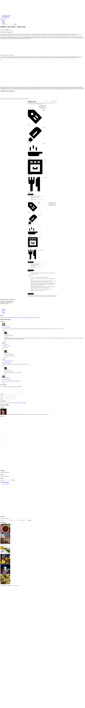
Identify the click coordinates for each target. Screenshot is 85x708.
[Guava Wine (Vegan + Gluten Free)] (5, 553)
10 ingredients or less (26, 317)
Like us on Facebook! (4, 482)
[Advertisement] (29, 7)
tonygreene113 (7, 377)
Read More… (2, 416)
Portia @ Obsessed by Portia (9, 360)
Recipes (12, 317)
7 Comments (7, 29)
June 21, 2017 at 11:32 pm (6, 362)
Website (1, 399)
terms (15, 585)
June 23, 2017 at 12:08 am (8, 335)
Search (3, 24)
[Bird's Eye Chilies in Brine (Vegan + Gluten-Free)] (5, 543)
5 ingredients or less (33, 317)
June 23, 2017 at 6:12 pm (6, 379)
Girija (7, 333)
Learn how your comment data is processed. (19, 402)
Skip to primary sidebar (6, 17)
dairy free (37, 317)
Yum (52, 101)
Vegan (17, 317)
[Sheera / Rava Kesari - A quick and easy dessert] (5, 583)
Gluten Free (9, 317)
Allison (6, 325)
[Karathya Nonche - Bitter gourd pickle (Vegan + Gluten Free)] (5, 533)
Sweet (15, 317)
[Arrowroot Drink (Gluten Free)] (5, 573)
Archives (1, 476)
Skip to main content (5, 16)
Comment (2, 393)
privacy (17, 585)
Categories (2, 472)
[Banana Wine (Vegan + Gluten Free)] (5, 563)
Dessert (44, 110)
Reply (3, 330)
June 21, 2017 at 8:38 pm (6, 345)
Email (1, 397)
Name (1, 395)
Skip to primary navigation (6, 15)
